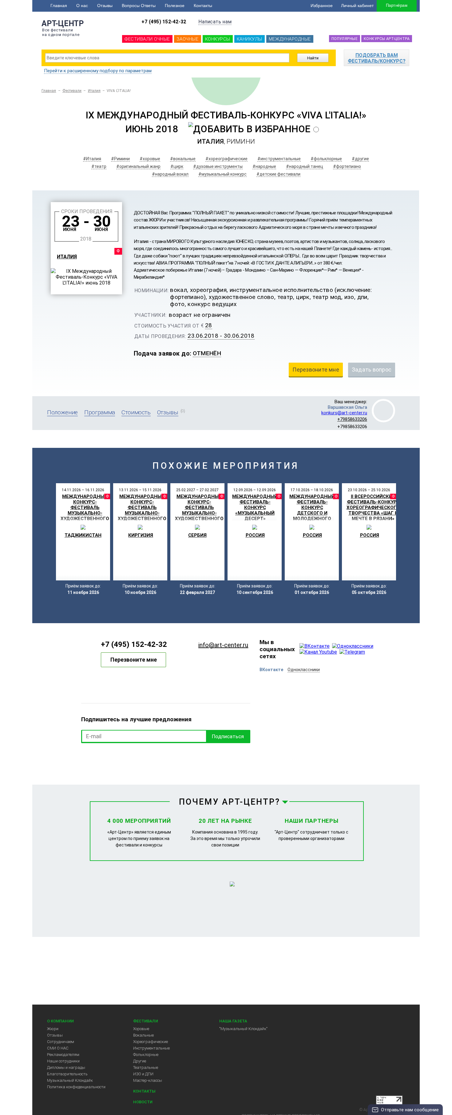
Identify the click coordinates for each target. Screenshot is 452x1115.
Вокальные (143, 1035)
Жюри (52, 1028)
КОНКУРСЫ (217, 39)
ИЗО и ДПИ (143, 1074)
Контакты (203, 5)
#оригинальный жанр (138, 166)
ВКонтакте (271, 669)
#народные (264, 166)
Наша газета (233, 1021)
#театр (98, 166)
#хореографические (226, 158)
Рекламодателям (63, 1054)
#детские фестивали (278, 174)
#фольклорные (326, 158)
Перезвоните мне (133, 659)
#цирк (176, 166)
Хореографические (150, 1041)
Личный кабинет (357, 5)
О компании (60, 1021)
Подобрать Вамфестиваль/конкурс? (377, 58)
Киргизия (140, 535)
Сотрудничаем (60, 1041)
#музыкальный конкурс (222, 174)
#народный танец (304, 166)
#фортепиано (347, 166)
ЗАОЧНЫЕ (187, 39)
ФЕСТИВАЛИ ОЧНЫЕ (147, 39)
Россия (255, 535)
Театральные (145, 1067)
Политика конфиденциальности (76, 1087)
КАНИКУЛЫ (249, 39)
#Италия (92, 158)
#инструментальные (279, 158)
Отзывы (105, 5)
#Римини (120, 158)
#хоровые (150, 158)
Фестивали (72, 91)
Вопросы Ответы (139, 5)
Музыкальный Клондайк (70, 1080)
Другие (139, 1061)
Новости (143, 1102)
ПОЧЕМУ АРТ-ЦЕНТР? (229, 802)
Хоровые (141, 1028)
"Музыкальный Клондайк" (243, 1028)
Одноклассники (303, 669)
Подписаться (228, 736)
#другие (360, 158)
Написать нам (215, 22)
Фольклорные (145, 1054)
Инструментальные (151, 1048)
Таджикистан (83, 535)
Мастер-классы (147, 1080)
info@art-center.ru (223, 645)
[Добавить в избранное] (249, 129)
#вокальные (183, 158)
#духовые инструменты (218, 166)
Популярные (344, 39)
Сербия (197, 535)
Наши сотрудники (63, 1061)
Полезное (174, 5)
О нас (82, 5)
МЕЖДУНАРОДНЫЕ (290, 39)
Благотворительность (67, 1074)
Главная (58, 5)
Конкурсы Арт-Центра (387, 39)
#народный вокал (170, 174)
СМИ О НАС (58, 1048)
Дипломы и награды (66, 1067)
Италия (94, 91)
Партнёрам (396, 5)
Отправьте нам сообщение (410, 1110)
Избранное (322, 5)
